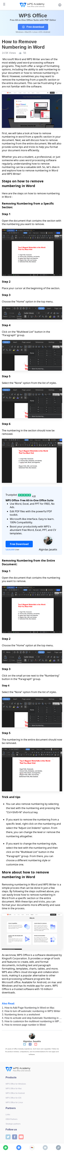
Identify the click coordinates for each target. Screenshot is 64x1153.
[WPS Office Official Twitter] (24, 1044)
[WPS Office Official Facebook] (30, 1044)
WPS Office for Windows (16, 1084)
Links (8, 1114)
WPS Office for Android (15, 1093)
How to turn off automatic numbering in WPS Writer (31, 1011)
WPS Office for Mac (14, 1088)
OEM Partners (11, 1119)
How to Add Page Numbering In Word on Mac (28, 1007)
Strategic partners (13, 1124)
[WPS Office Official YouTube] (35, 1044)
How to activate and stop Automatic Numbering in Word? (32, 1018)
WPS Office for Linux (14, 1102)
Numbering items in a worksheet (21, 1014)
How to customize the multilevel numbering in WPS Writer (32, 1021)
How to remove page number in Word (24, 1024)
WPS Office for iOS (13, 1098)
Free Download (19, 544)
